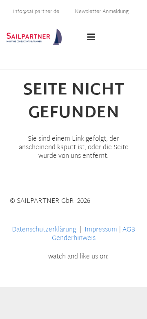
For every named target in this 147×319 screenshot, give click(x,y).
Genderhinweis (74, 239)
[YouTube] (38, 274)
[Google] (92, 274)
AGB (128, 230)
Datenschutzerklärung (45, 230)
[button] (101, 37)
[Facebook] (65, 274)
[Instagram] (119, 274)
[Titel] (34, 37)
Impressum (101, 230)
